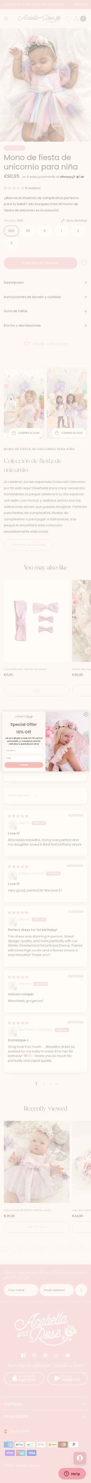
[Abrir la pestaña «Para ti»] (80, 1458)
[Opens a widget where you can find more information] (72, 1474)
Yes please (23, 765)
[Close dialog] (86, 714)
